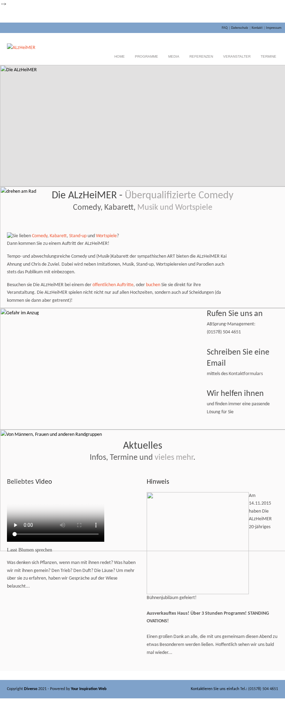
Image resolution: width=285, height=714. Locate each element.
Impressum (274, 28)
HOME (119, 56)
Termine (268, 56)
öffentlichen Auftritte (112, 285)
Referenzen (201, 56)
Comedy (39, 236)
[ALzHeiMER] (21, 47)
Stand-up (78, 236)
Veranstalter (237, 56)
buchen (153, 285)
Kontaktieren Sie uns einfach (215, 689)
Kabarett (58, 236)
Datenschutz (239, 28)
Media (173, 56)
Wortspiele (106, 236)
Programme (146, 56)
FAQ (225, 28)
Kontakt (257, 28)
